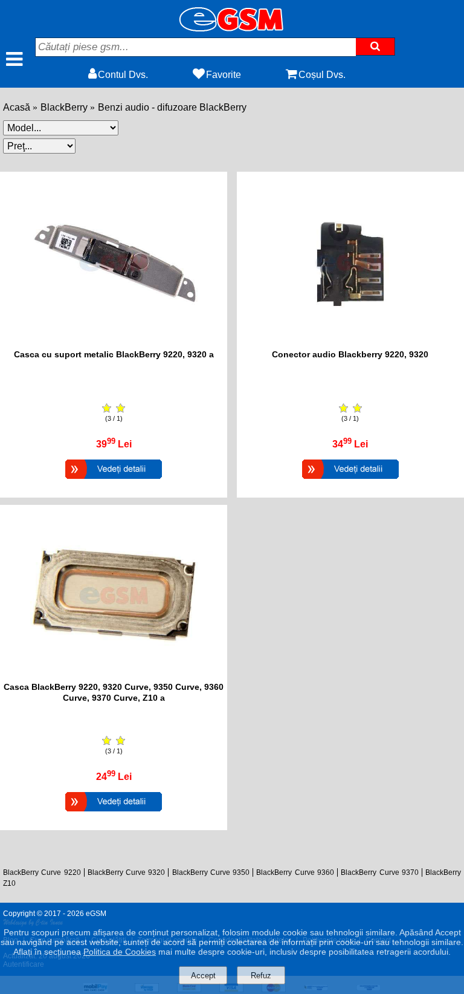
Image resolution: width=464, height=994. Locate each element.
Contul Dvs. (123, 75)
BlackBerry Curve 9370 (380, 872)
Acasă (16, 107)
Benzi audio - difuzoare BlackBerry (172, 107)
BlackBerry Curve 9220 (42, 872)
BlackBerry (64, 107)
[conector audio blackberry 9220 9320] (350, 343)
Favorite (223, 75)
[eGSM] (232, 28)
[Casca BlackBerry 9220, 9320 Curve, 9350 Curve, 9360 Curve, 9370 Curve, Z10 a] (113, 813)
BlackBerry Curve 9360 (295, 872)
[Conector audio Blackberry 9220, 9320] (350, 480)
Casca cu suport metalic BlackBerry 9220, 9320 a (114, 354)
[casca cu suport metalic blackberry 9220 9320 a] (113, 343)
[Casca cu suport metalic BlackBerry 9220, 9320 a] (113, 480)
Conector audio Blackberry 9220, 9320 (350, 354)
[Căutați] (375, 46)
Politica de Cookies (119, 952)
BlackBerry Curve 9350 (211, 872)
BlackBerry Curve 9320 (127, 872)
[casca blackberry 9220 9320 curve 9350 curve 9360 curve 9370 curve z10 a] (113, 676)
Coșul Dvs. (322, 75)
